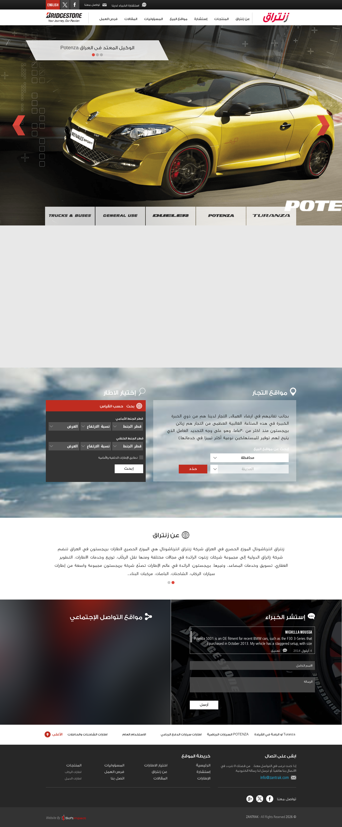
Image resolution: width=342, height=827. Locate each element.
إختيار (119, 393)
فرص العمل (108, 19)
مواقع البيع (178, 19)
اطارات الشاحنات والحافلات (87, 734)
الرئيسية (203, 765)
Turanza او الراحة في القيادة (274, 734)
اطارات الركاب (73, 772)
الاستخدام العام (134, 734)
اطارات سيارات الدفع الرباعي (181, 734)
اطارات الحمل (73, 778)
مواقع (269, 393)
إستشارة (200, 19)
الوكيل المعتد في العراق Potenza (97, 47)
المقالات (130, 19)
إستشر (285, 617)
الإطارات (203, 778)
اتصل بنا (117, 778)
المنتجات (221, 19)
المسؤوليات (153, 19)
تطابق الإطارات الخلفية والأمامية (118, 457)
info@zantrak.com (275, 777)
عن (166, 535)
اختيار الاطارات (155, 765)
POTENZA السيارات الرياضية (228, 734)
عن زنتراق (243, 19)
